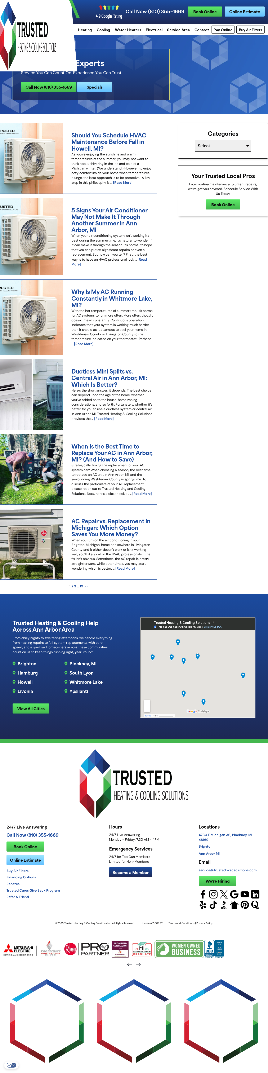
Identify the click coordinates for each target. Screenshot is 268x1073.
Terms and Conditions (182, 923)
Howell (25, 682)
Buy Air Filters (250, 29)
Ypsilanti (79, 691)
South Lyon (82, 672)
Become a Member (130, 872)
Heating (85, 29)
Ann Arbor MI (209, 853)
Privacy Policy (204, 923)
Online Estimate (244, 11)
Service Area (178, 29)
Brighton (27, 663)
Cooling (103, 29)
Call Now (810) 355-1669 (155, 11)
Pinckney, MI (83, 663)
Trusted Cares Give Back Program (33, 890)
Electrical (154, 29)
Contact (202, 29)
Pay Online (223, 29)
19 (81, 586)
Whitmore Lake (86, 682)
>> (86, 586)
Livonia (25, 691)
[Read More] (123, 182)
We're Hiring (218, 881)
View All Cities (31, 708)
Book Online (205, 11)
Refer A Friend (17, 897)
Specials (95, 87)
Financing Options (21, 877)
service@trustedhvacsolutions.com (228, 870)
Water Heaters (128, 29)
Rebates (12, 884)
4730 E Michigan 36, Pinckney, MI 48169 (225, 837)
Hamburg (28, 672)
